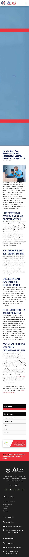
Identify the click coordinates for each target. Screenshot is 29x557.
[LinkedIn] (18, 489)
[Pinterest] (23, 489)
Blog (8, 454)
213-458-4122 (21, 377)
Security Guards (8, 421)
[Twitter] (10, 489)
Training (6, 425)
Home (4, 454)
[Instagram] (14, 489)
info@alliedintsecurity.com (13, 526)
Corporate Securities (10, 418)
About (5, 429)
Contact (6, 432)
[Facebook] (6, 489)
